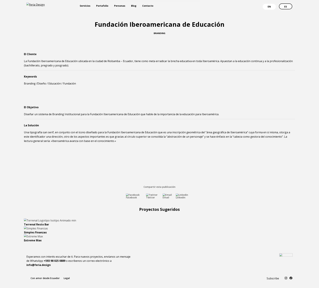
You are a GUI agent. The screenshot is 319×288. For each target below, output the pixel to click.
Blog (133, 5)
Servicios (85, 5)
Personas (119, 5)
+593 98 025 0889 (54, 261)
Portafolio (102, 5)
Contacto (147, 5)
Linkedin (180, 197)
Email (166, 197)
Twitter (150, 197)
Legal (67, 278)
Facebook (131, 197)
